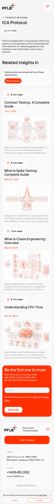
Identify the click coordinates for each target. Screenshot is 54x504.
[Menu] (47, 6)
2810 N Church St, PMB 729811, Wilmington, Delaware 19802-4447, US (25, 458)
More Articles (13, 80)
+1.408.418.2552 (18, 472)
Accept (39, 500)
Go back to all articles (17, 17)
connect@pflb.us (15, 476)
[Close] (51, 495)
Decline (15, 500)
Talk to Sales (27, 440)
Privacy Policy (42, 495)
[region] (27, 498)
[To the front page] (8, 6)
